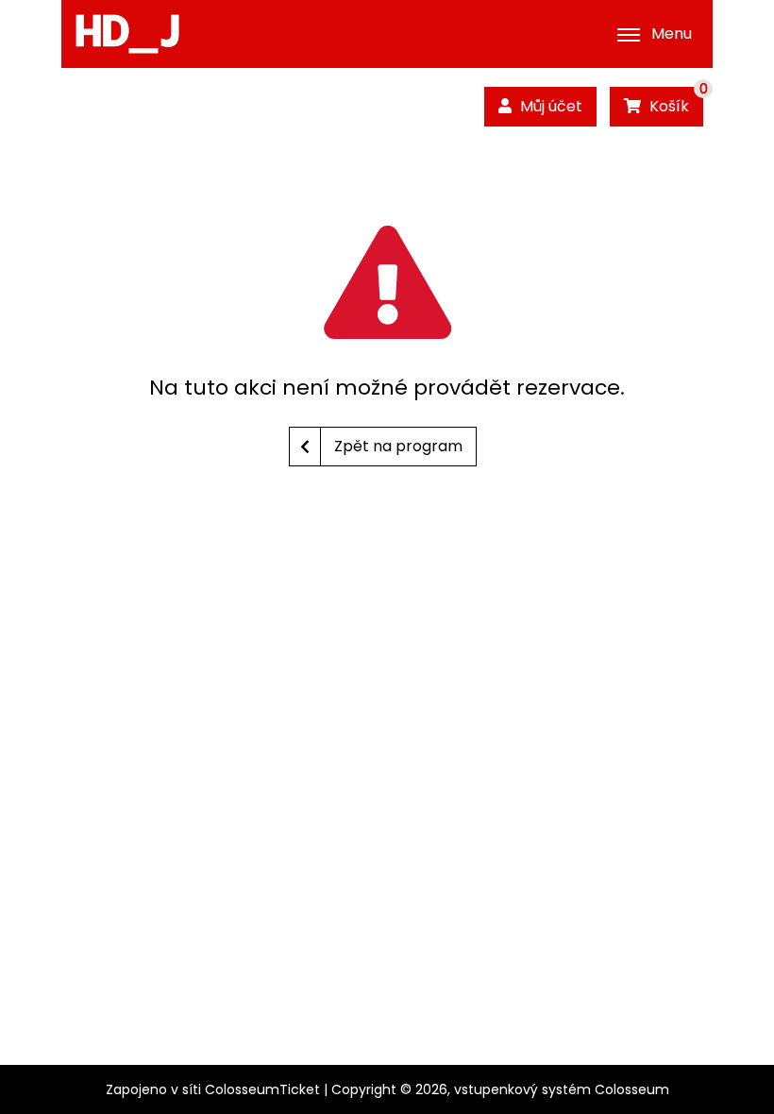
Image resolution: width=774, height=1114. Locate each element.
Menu (671, 33)
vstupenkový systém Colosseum (561, 1089)
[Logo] (127, 34)
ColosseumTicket (262, 1089)
